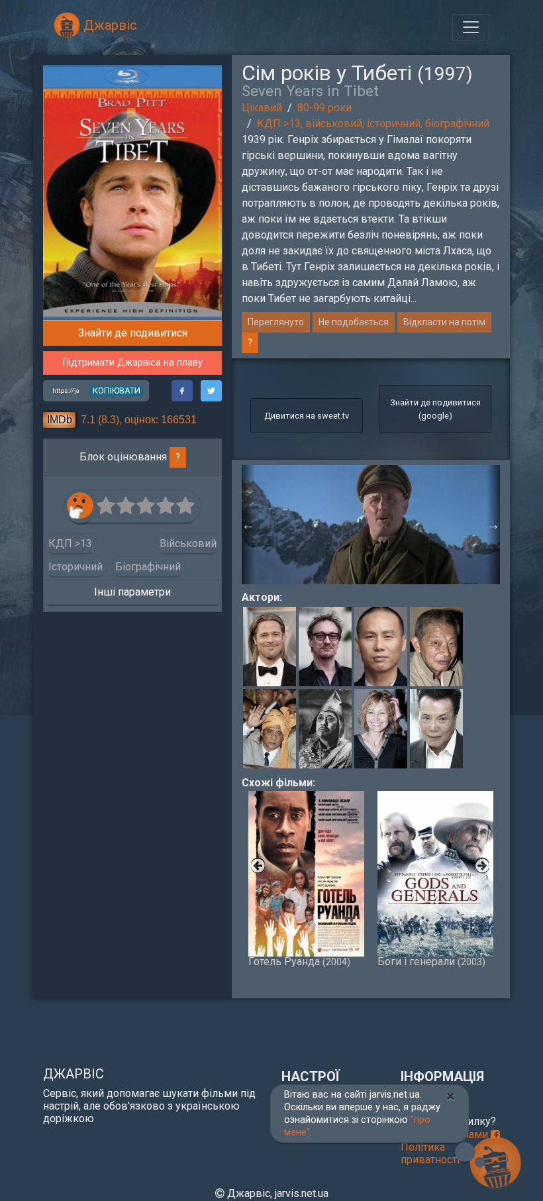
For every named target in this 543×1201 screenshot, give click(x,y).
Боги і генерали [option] (431, 961)
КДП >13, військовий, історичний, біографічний (373, 123)
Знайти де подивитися (132, 333)
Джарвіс (108, 25)
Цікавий (262, 107)
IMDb (59, 419)
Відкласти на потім (444, 322)
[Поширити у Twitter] (211, 390)
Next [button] (493, 524)
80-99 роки (324, 107)
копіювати (116, 390)
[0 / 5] (107, 506)
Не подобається (354, 322)
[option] (371, 524)
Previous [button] (248, 524)
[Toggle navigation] (470, 27)
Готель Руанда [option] (299, 961)
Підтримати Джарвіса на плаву (133, 362)
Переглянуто (276, 322)
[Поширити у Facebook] (182, 390)
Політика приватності (430, 1153)
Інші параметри (132, 592)
